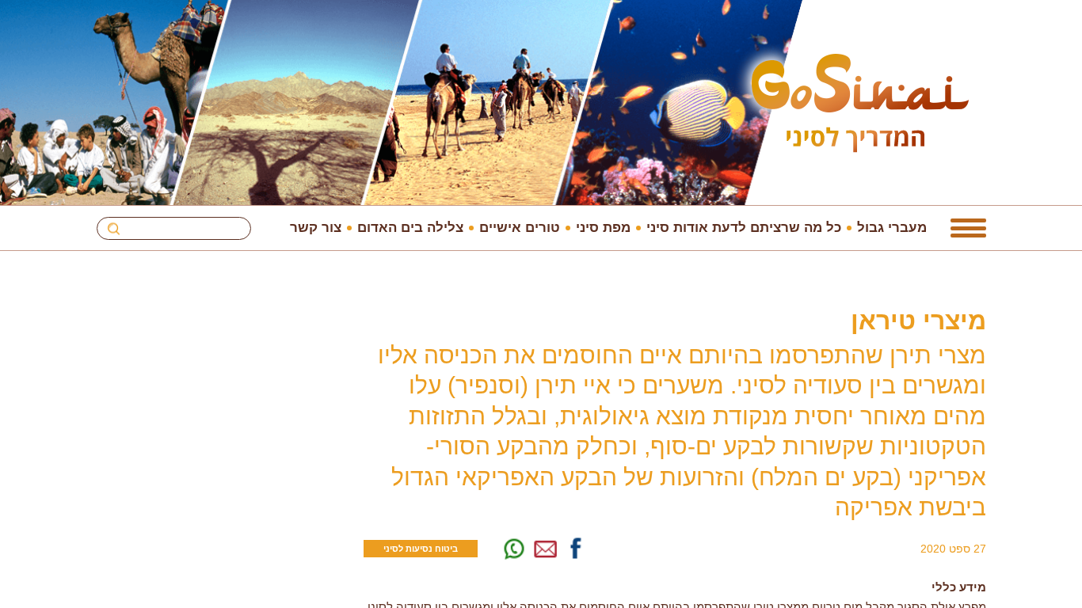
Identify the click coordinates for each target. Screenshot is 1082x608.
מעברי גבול (892, 227)
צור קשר (315, 227)
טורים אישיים (519, 227)
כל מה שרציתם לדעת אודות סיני (743, 227)
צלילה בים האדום (410, 227)
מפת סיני (603, 227)
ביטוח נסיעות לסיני (420, 548)
